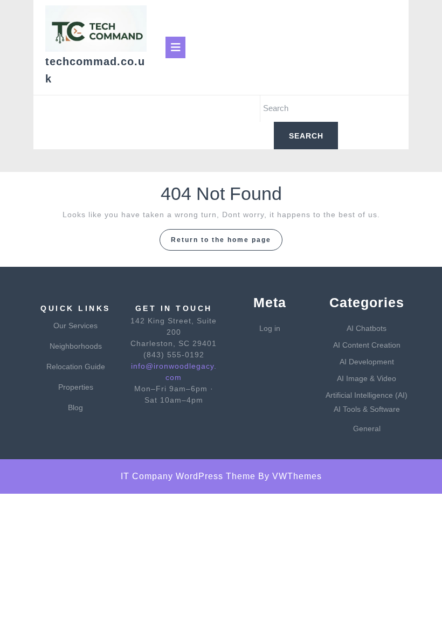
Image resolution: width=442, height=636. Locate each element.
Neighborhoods (76, 346)
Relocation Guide (75, 366)
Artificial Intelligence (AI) (367, 395)
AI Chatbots (366, 328)
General (367, 428)
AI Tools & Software (367, 409)
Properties (75, 387)
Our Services (75, 325)
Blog (75, 407)
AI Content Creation (366, 345)
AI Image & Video (366, 378)
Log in (269, 328)
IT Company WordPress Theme (188, 476)
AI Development (367, 361)
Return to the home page (226, 242)
